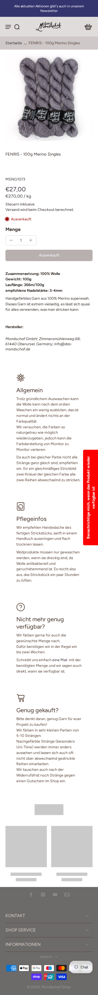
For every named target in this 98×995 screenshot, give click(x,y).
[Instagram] (43, 895)
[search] (17, 26)
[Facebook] (31, 895)
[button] (49, 255)
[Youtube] (55, 895)
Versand (12, 209)
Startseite (13, 43)
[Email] (67, 895)
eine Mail (59, 660)
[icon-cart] (87, 26)
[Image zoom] (49, 97)
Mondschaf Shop (55, 987)
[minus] (11, 240)
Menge (13, 229)
